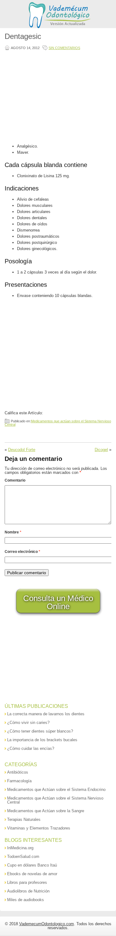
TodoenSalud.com (23, 856)
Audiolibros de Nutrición (28, 891)
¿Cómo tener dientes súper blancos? (40, 731)
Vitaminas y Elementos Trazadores (38, 828)
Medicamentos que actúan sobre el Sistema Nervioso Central (58, 422)
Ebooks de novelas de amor (32, 873)
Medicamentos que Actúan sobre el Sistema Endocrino (56, 789)
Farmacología (19, 781)
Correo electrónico (22, 551)
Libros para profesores (27, 882)
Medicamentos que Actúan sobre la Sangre (45, 811)
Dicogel (101, 449)
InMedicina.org (20, 848)
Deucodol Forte (21, 449)
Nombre (13, 532)
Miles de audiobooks (25, 899)
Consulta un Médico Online (58, 602)
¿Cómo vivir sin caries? (28, 722)
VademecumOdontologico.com (46, 923)
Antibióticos (17, 772)
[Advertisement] (57, 97)
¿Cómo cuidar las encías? (30, 748)
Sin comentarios (64, 48)
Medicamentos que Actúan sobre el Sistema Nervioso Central (55, 800)
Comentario (15, 480)
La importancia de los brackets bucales (42, 740)
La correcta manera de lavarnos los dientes (45, 714)
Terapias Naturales (24, 819)
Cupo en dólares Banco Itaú (32, 865)
